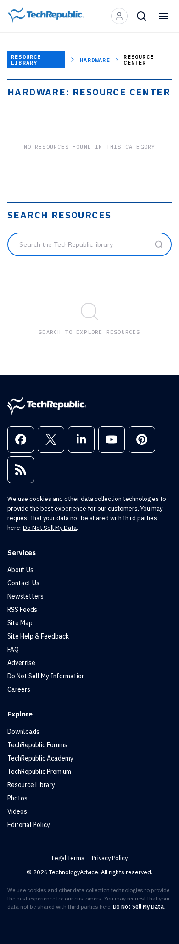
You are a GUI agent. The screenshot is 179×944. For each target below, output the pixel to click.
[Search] (141, 16)
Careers (18, 689)
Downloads (23, 731)
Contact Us (23, 583)
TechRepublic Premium (39, 771)
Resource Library (26, 59)
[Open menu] (163, 16)
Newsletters (25, 596)
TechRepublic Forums (37, 745)
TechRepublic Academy (40, 758)
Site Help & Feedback (38, 636)
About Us (20, 570)
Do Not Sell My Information (46, 676)
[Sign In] (119, 16)
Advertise (21, 663)
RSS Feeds (22, 609)
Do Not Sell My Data (50, 528)
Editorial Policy (28, 825)
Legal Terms (68, 858)
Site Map (20, 623)
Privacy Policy (110, 858)
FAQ (13, 649)
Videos (17, 811)
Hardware (95, 59)
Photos (17, 798)
